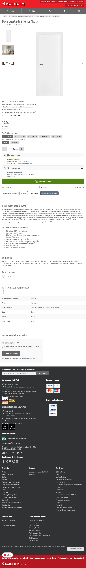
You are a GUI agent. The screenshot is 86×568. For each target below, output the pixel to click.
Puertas (37, 16)
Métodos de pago (34, 530)
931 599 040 (6, 443)
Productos (10, 11)
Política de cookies (35, 533)
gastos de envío (61, 547)
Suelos (4, 490)
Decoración (5, 500)
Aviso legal (24, 558)
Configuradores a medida (64, 507)
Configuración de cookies (10, 558)
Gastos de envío (34, 525)
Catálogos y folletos (73, 1)
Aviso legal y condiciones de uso (39, 535)
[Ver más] (53, 410)
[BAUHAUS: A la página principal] (14, 4)
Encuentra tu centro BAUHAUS (38, 472)
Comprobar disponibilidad (14, 172)
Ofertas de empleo (8, 523)
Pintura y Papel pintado (9, 495)
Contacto (81, 1)
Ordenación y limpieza (9, 497)
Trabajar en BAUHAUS (9, 520)
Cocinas (4, 477)
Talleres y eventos (62, 1)
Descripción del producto (10, 193)
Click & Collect (60, 472)
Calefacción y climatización (11, 487)
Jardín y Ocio (6, 472)
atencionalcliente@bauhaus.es (16, 453)
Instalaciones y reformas (64, 479)
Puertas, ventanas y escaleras (11, 502)
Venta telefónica (61, 477)
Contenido (24, 193)
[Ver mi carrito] (79, 11)
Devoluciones (33, 541)
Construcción (6, 505)
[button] (82, 64)
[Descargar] (5, 427)
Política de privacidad (36, 523)
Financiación (60, 490)
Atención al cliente (62, 497)
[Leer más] (53, 390)
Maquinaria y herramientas (11, 482)
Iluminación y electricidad (10, 485)
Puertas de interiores (45, 16)
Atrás (5, 16)
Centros (48, 1)
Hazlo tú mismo (61, 482)
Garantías (59, 487)
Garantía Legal (79, 558)
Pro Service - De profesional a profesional (69, 485)
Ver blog (58, 492)
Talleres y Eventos (34, 528)
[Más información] (82, 168)
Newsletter (54, 1)
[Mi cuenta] (64, 11)
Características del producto (49, 193)
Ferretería (5, 479)
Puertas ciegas (56, 16)
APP (57, 474)
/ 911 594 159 (15, 443)
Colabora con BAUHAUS (9, 525)
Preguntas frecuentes (63, 500)
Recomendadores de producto (65, 510)
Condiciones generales (36, 520)
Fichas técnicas (34, 193)
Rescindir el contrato (75, 549)
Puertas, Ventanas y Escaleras (25, 16)
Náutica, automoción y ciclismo (12, 507)
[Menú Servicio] (50, 11)
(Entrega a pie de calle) (25, 163)
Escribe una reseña (11, 353)
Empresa (43, 1)
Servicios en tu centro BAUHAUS (66, 495)
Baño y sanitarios (7, 474)
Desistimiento (33, 538)
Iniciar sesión (42, 373)
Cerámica (5, 492)
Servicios (32, 11)
